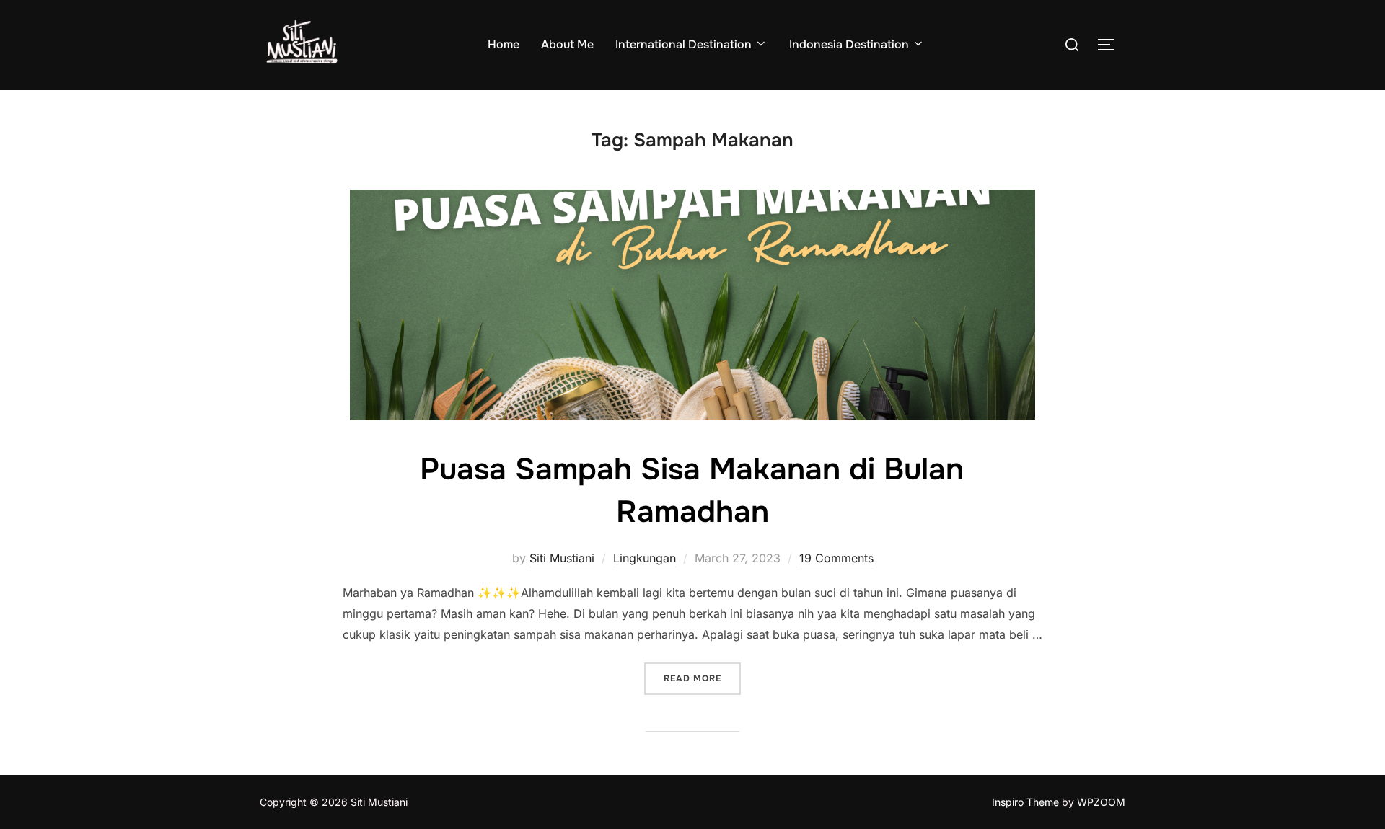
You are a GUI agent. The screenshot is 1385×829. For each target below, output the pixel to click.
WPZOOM (1101, 802)
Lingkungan (644, 558)
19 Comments (836, 558)
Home (503, 44)
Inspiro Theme (1025, 802)
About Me (567, 44)
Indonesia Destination (849, 44)
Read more (702, 678)
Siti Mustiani (561, 558)
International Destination (683, 44)
